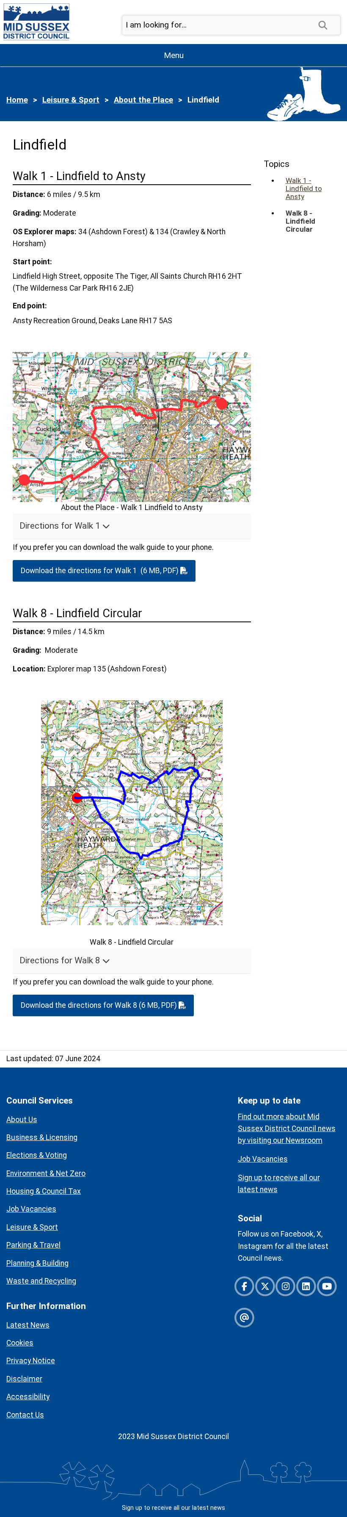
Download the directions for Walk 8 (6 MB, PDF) (100, 1005)
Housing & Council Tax (43, 1191)
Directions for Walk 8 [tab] (60, 960)
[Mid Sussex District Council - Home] (34, 21)
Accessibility (28, 1396)
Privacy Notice (30, 1360)
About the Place (143, 100)
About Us (21, 1119)
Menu (174, 55)
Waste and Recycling (41, 1281)
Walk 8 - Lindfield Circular (300, 221)
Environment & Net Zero (45, 1173)
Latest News (28, 1325)
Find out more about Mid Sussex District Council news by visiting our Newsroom (287, 1128)
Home (17, 100)
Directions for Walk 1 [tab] (60, 526)
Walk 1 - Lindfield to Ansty (304, 189)
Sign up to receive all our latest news (173, 1507)
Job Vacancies (31, 1209)
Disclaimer (24, 1379)
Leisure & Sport (70, 100)
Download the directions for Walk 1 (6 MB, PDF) (100, 570)
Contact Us (25, 1415)
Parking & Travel (33, 1245)
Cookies (19, 1343)
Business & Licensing (41, 1137)
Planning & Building (37, 1263)
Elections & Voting (36, 1155)
